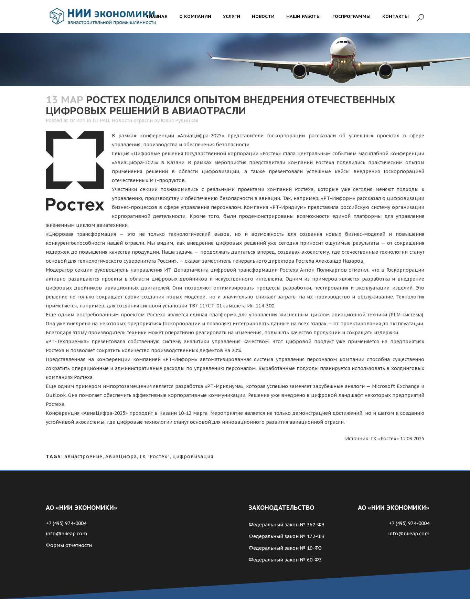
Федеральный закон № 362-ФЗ (286, 525)
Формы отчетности (69, 545)
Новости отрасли (132, 120)
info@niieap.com (66, 533)
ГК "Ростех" (155, 456)
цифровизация (192, 456)
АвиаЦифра (121, 456)
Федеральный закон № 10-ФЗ (285, 548)
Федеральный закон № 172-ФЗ (286, 536)
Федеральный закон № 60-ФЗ (285, 560)
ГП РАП (101, 120)
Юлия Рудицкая (179, 120)
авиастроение (83, 456)
